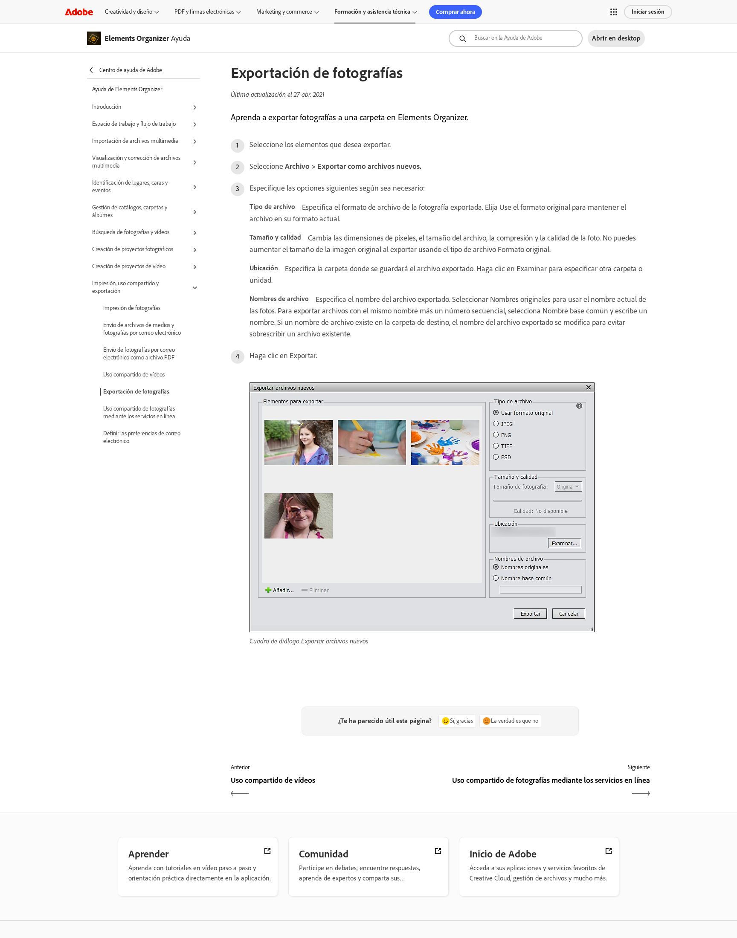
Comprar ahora (455, 12)
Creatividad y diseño (128, 11)
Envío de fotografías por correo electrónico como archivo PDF (139, 353)
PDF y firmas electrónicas (204, 11)
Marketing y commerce (284, 11)
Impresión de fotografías (131, 308)
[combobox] (516, 38)
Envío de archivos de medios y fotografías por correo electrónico (142, 328)
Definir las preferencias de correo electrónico (141, 437)
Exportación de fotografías (136, 391)
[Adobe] (78, 11)
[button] (614, 12)
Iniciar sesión (648, 11)
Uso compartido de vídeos (134, 374)
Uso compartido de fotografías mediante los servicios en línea (139, 412)
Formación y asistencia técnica (372, 11)
